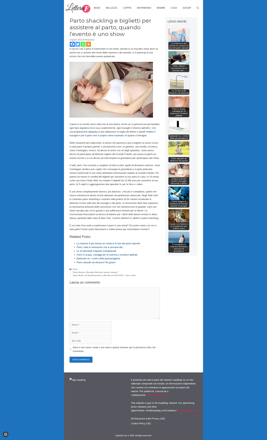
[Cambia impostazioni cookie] (5, 434)
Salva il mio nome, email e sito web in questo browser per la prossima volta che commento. (114, 349)
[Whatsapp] (83, 44)
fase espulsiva (82, 128)
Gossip (187, 8)
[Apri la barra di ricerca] (198, 7)
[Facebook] (72, 44)
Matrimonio (144, 8)
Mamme (161, 8)
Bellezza (111, 8)
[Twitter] (77, 44)
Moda (97, 8)
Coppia (127, 8)
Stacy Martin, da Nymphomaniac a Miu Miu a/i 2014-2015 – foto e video (104, 275)
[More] (88, 44)
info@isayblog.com (157, 395)
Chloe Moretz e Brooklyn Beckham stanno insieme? (95, 272)
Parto (75, 269)
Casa (174, 8)
